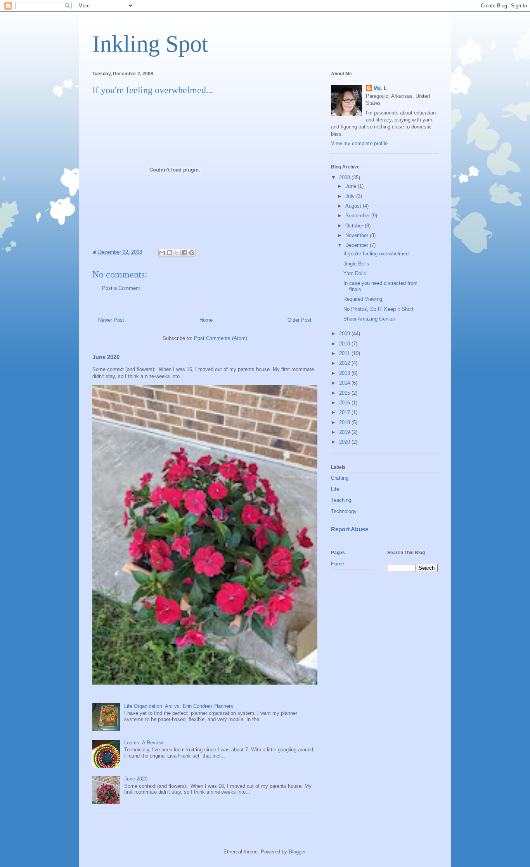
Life (335, 489)
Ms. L (380, 88)
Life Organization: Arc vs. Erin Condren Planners (178, 706)
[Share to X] (177, 253)
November (357, 235)
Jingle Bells (356, 264)
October (355, 226)
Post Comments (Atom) (220, 338)
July (350, 196)
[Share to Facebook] (184, 253)
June (351, 186)
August (354, 206)
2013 (345, 373)
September (358, 215)
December (357, 245)
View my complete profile (359, 143)
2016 (345, 403)
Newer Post (111, 320)
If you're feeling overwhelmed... (378, 254)
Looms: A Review (143, 743)
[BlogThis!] (169, 253)
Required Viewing (362, 299)
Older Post (300, 320)
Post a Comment (121, 288)
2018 (345, 422)
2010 (345, 344)
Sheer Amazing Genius (369, 319)
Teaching (341, 500)
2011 (345, 353)
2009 (345, 333)
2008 (345, 177)
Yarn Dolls (354, 273)
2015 (345, 393)
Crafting (339, 478)
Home (206, 320)
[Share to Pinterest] (192, 253)
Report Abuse (349, 529)
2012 (345, 363)
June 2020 (106, 357)
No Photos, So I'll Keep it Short (378, 309)
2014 (345, 383)
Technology (344, 511)
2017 (345, 412)
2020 (345, 442)
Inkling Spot (150, 44)
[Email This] (162, 253)
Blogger (297, 852)
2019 (345, 432)
